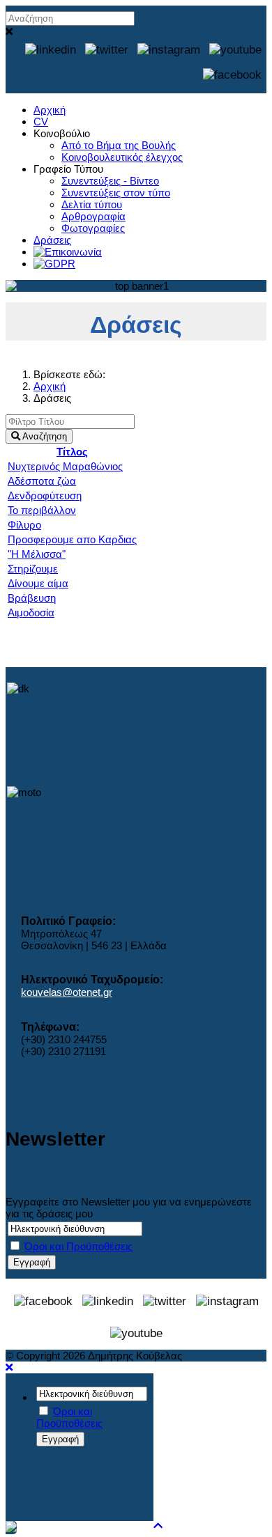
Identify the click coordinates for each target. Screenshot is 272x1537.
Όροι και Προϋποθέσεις (78, 1246)
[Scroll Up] (158, 1525)
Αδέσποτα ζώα (42, 481)
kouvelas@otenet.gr (66, 992)
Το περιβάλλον (42, 510)
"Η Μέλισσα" (37, 554)
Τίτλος (72, 452)
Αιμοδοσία (31, 612)
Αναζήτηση (43, 436)
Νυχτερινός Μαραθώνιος (65, 466)
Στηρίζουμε (33, 569)
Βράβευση (32, 598)
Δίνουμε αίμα (38, 583)
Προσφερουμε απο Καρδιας (72, 539)
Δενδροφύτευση (45, 495)
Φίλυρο (24, 525)
